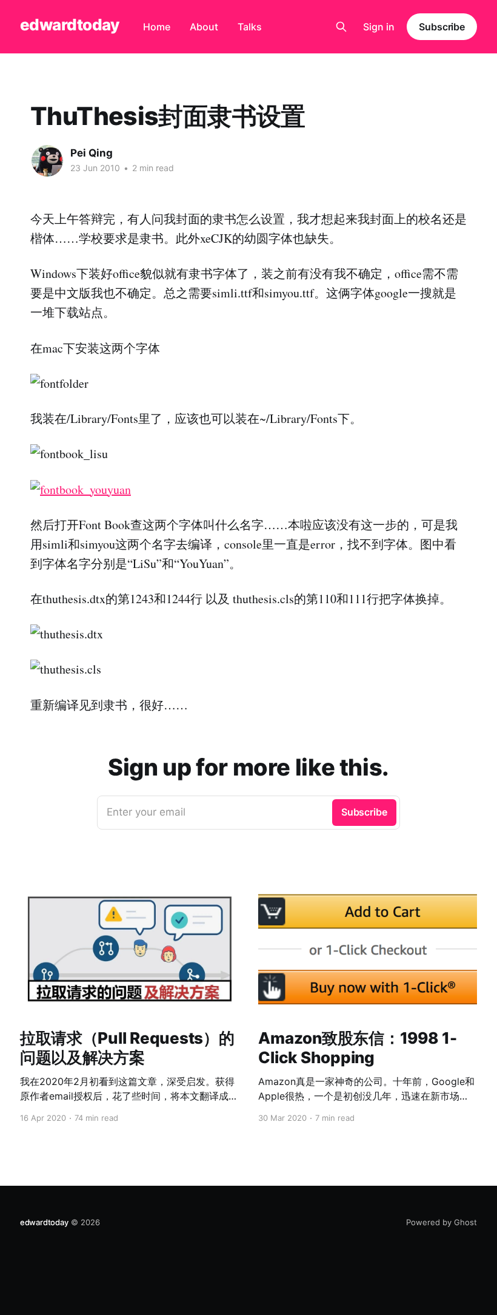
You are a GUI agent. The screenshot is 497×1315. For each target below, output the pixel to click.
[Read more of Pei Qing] (47, 161)
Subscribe (442, 27)
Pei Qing (91, 153)
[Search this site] (341, 26)
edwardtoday (69, 25)
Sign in (379, 27)
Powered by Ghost (441, 1222)
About (204, 27)
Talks (250, 27)
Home (156, 27)
